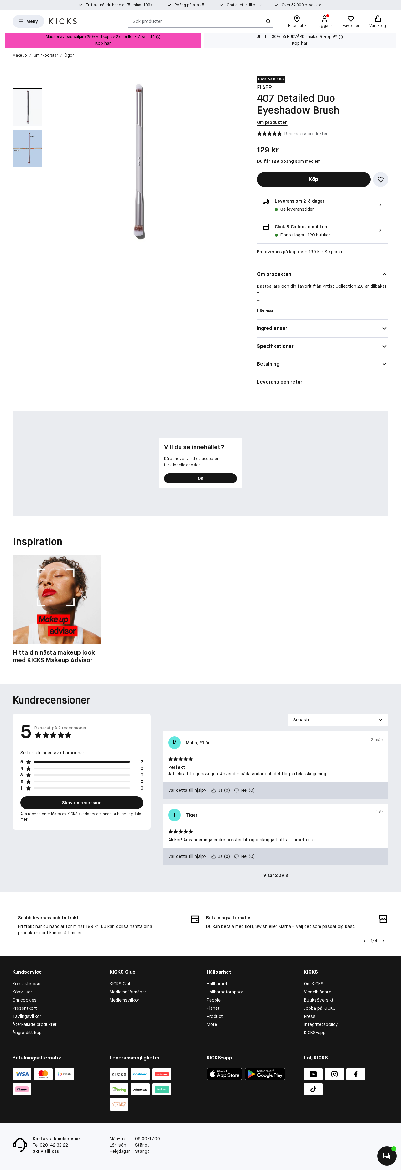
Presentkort (25, 1008)
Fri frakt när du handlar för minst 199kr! (120, 5)
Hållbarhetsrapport (226, 992)
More (212, 1024)
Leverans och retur (279, 382)
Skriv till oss (46, 1151)
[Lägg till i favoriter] (380, 179)
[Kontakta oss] (387, 1156)
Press (309, 1016)
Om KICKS (314, 984)
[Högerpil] (383, 941)
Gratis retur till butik (244, 5)
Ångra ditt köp (27, 1032)
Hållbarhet (217, 984)
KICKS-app (314, 1032)
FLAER (264, 87)
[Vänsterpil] (364, 941)
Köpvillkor (22, 992)
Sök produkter (147, 21)
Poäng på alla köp (190, 5)
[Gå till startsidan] (63, 21)
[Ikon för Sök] (268, 21)
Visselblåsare (317, 992)
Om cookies (25, 1000)
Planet (213, 1008)
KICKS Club (121, 984)
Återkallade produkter (35, 1024)
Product (215, 1016)
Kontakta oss (26, 984)
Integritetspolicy (321, 1024)
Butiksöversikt (319, 1000)
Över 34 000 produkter (302, 5)
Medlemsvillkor (124, 1000)
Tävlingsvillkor (27, 1016)
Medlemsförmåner (128, 992)
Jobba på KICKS (320, 1008)
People (214, 1000)
